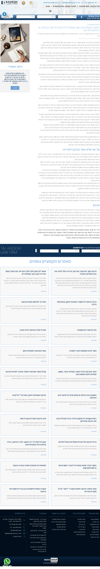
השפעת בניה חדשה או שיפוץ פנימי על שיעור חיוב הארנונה (77, 396)
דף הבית (97, 34)
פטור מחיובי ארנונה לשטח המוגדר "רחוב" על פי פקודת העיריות (77, 490)
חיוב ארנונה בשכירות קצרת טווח (33, 418)
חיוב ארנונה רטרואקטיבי (86, 329)
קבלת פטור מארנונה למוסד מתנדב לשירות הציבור (25, 371)
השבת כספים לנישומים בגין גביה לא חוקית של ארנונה (27, 490)
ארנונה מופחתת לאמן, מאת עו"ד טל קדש (29, 395)
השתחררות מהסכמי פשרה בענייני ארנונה (29, 465)
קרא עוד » (93, 291)
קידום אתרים (46, 563)
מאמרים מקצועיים (89, 34)
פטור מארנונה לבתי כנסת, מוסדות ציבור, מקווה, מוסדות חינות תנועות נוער (77, 372)
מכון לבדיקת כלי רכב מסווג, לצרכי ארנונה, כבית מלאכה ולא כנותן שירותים (26, 443)
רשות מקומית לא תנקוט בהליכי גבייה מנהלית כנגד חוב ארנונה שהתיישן (76, 419)
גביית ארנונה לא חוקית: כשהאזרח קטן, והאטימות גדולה (76, 303)
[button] (50, 11)
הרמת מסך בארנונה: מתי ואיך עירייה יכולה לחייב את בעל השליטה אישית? (75, 272)
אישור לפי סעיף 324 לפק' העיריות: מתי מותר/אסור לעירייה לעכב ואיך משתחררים (25, 272)
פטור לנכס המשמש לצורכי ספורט (82, 350)
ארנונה (81, 34)
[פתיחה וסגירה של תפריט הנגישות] (4, 14)
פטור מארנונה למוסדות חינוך (34, 350)
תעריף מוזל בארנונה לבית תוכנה (33, 329)
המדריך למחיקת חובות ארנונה (33, 301)
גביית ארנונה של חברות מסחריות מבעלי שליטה (77, 441)
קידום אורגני (54, 563)
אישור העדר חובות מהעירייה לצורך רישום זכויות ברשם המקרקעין (77, 466)
